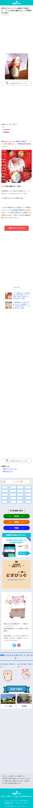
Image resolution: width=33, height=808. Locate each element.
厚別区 (9, 498)
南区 (8, 494)
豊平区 (24, 498)
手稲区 (24, 501)
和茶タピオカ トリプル (16, 228)
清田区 (9, 501)
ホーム (7, 800)
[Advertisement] (16, 35)
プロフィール (14, 800)
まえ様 (2, 664)
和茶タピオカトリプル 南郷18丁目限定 (13, 141)
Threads (6, 132)
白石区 (24, 494)
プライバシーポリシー (22, 803)
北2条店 (15, 210)
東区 (8, 491)
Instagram (6, 129)
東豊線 (16, 528)
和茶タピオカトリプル (10, 469)
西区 (24, 491)
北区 (24, 487)
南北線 (16, 516)
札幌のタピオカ (8, 471)
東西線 (16, 522)
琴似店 (21, 210)
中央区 (9, 487)
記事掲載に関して (9, 803)
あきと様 (20, 664)
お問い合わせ (24, 800)
